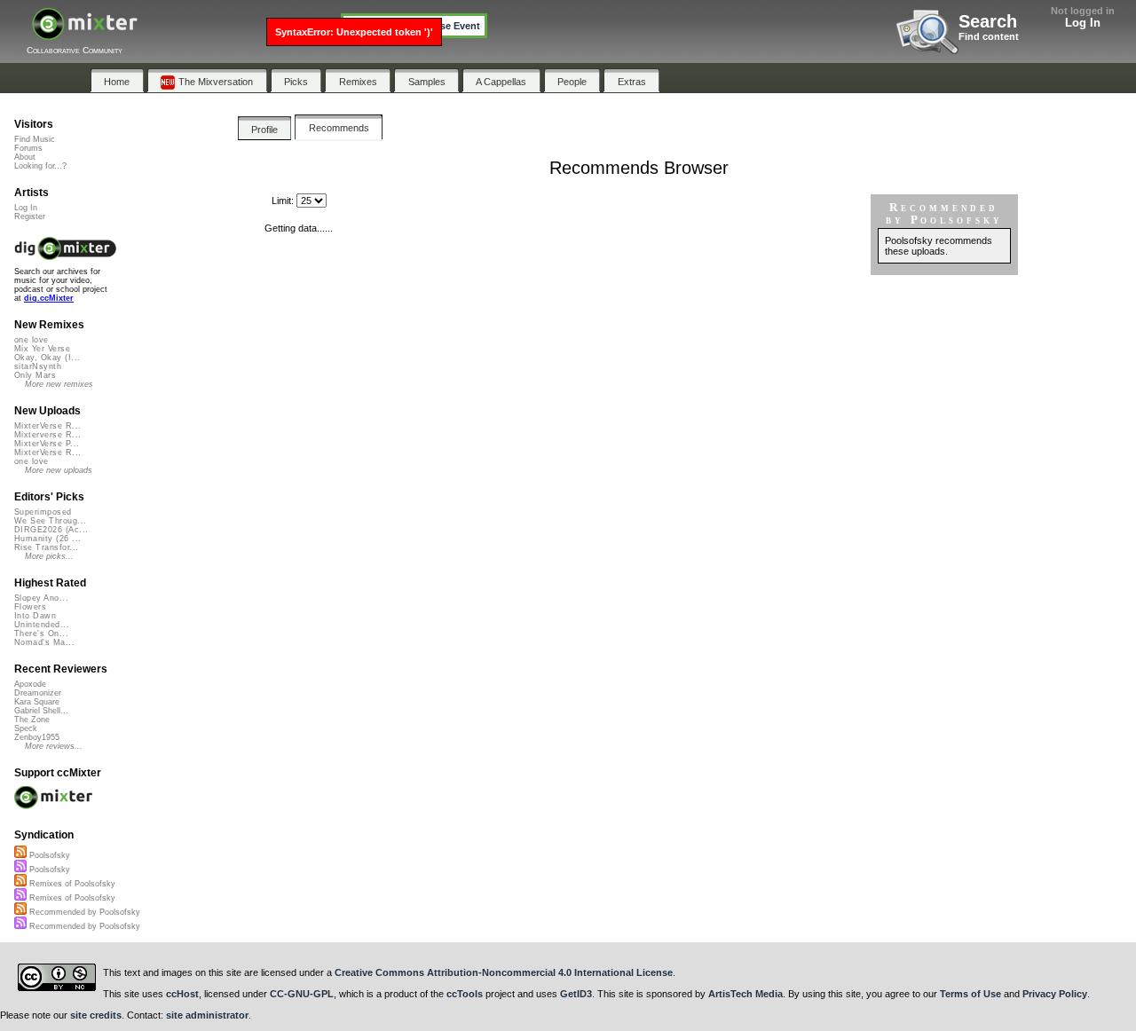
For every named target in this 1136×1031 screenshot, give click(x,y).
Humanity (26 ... (47, 538)
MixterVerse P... (46, 443)
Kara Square (36, 701)
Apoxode (30, 684)
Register (29, 216)
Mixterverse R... (47, 434)
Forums (28, 148)
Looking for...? (40, 165)
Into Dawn (35, 615)
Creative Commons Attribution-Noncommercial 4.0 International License (504, 972)
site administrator (207, 1015)
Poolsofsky (48, 855)
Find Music (34, 139)
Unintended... (41, 624)
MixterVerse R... (47, 425)
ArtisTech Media (745, 993)
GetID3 (576, 993)
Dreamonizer (37, 693)
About (25, 157)
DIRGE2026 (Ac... (51, 529)
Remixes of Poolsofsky (71, 883)
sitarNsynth (37, 366)
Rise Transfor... (46, 547)
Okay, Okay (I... (47, 357)
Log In (1082, 22)
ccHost (182, 993)
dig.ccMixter (49, 298)
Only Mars (35, 375)
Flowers (30, 606)
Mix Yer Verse (42, 348)
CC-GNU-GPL (302, 993)
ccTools (464, 993)
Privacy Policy (1054, 993)
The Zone (32, 719)
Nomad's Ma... (44, 642)
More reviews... (54, 746)
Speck (25, 728)
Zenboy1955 (36, 737)
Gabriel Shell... (41, 710)
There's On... (41, 633)
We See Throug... (50, 520)
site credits (96, 1015)
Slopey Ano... (41, 598)
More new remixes (59, 384)
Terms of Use (970, 993)
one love (31, 339)
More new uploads (58, 470)
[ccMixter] (85, 33)
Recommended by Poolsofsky (83, 912)
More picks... (49, 556)
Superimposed (43, 512)
